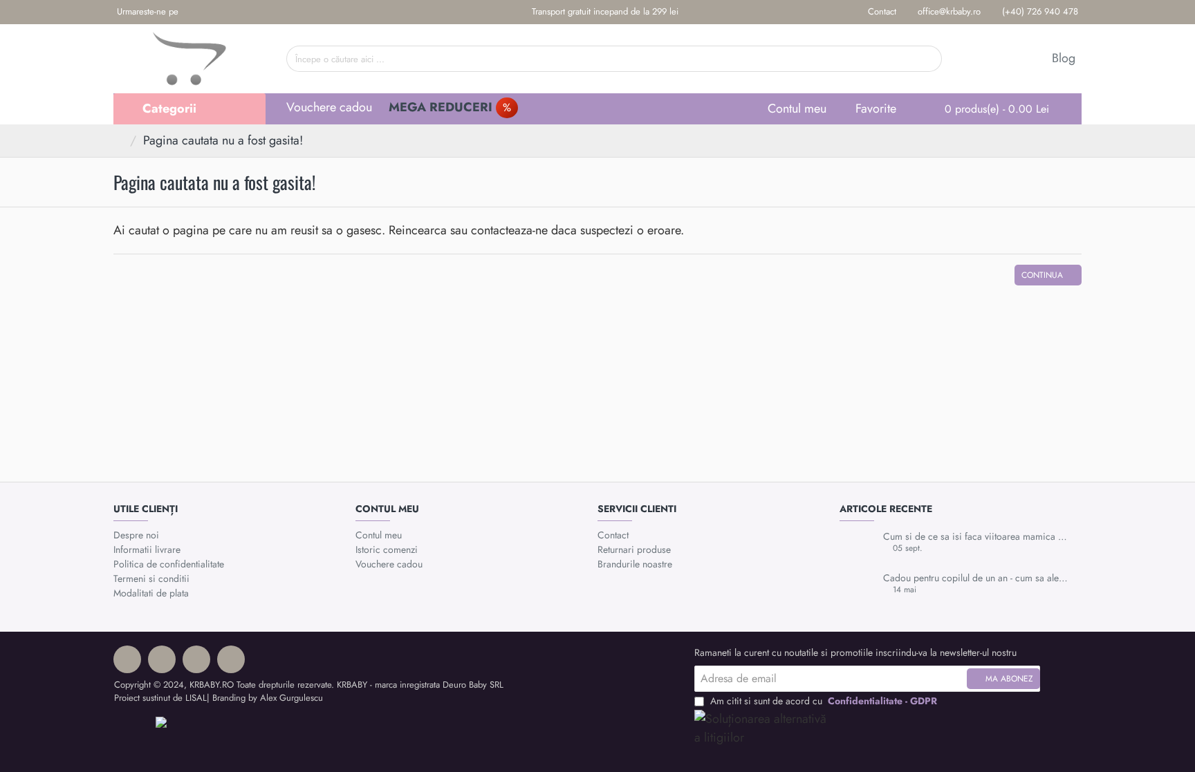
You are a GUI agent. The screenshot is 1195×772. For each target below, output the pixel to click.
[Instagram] (214, 12)
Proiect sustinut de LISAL (160, 697)
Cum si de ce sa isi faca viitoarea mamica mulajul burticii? (978, 536)
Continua (1042, 275)
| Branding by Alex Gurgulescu (265, 697)
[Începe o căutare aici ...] (926, 59)
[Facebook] (192, 12)
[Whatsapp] (235, 12)
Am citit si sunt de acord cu (822, 701)
